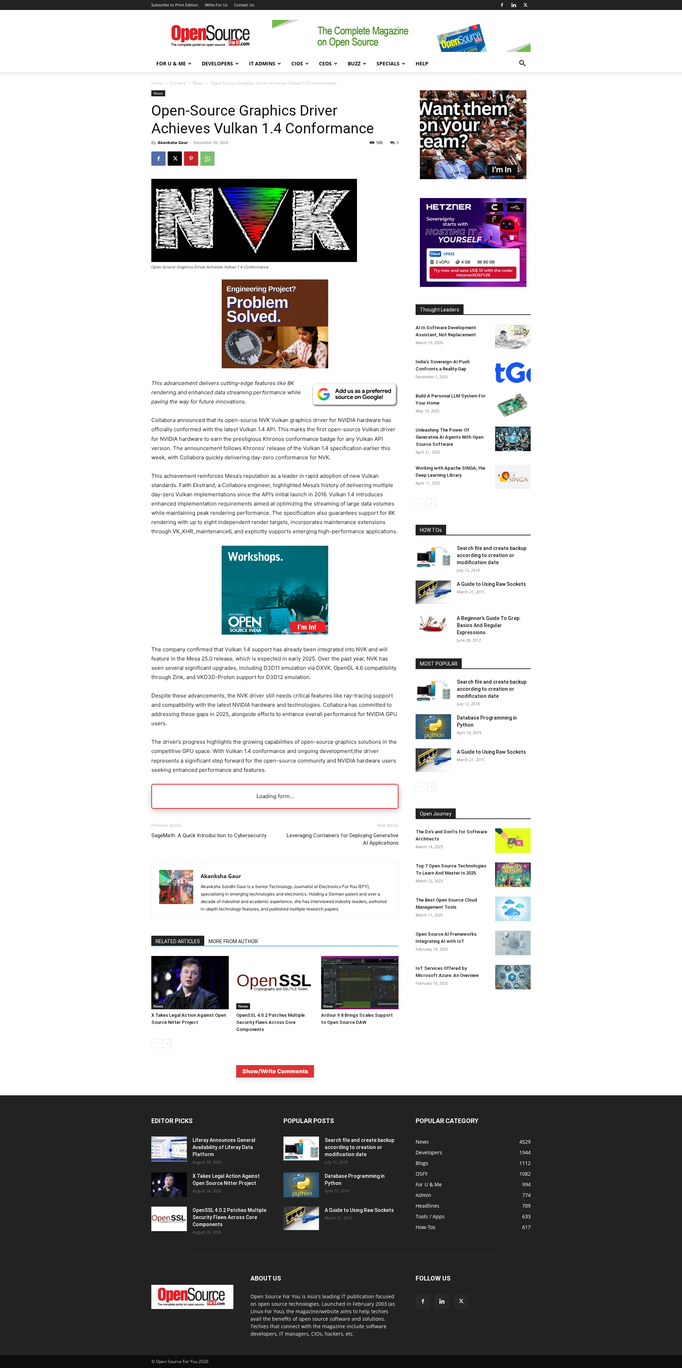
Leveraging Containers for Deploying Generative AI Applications (343, 839)
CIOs (297, 63)
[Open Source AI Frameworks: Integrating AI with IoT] (513, 943)
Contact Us (244, 4)
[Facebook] (502, 5)
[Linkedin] (513, 5)
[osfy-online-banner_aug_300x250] (473, 285)
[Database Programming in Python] (433, 726)
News (198, 83)
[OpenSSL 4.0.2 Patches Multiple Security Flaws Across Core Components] (275, 982)
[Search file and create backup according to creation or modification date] (433, 556)
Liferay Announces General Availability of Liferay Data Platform (224, 1147)
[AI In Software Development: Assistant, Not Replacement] (513, 336)
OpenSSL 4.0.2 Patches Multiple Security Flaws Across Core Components (270, 1022)
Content (178, 83)
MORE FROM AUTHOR (233, 941)
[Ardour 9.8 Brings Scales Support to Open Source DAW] (360, 982)
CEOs (325, 63)
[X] (525, 5)
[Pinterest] (191, 158)
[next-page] (167, 1043)
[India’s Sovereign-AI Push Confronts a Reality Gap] (513, 370)
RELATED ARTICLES (178, 941)
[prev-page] (155, 1043)
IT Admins (262, 63)
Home (157, 83)
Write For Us (216, 4)
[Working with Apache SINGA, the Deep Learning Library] (513, 477)
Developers (217, 63)
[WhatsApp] (207, 158)
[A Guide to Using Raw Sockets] (433, 592)
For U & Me (171, 63)
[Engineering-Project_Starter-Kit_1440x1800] (275, 366)
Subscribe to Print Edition (174, 4)
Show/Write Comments (275, 1071)
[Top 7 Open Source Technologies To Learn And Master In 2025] (513, 874)
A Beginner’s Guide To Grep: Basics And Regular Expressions (489, 625)
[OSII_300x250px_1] (275, 640)
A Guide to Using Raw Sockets (491, 584)
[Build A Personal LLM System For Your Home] (513, 404)
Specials (388, 63)
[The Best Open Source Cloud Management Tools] (513, 909)
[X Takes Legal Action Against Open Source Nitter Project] (190, 982)
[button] (522, 64)
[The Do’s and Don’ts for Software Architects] (513, 840)
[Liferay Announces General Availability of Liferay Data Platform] (169, 1149)
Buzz (354, 63)
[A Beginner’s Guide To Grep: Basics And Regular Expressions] (433, 623)
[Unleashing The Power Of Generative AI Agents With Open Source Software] (513, 439)
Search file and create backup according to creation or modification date (491, 555)
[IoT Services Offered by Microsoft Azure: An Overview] (513, 977)
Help (422, 63)
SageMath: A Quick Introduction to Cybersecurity (208, 835)
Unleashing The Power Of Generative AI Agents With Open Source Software (449, 437)
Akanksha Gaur (173, 142)
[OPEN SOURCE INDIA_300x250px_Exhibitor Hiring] (473, 177)
